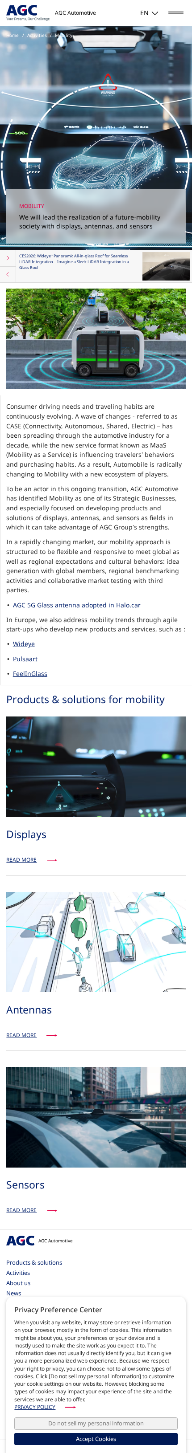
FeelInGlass (30, 673)
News (13, 1293)
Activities (18, 1273)
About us (18, 1283)
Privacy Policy (34, 1407)
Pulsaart (25, 659)
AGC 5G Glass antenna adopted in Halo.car (77, 605)
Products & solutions (34, 1262)
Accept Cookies (96, 1439)
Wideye (24, 643)
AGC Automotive (55, 1240)
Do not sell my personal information (96, 1423)
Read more (21, 859)
